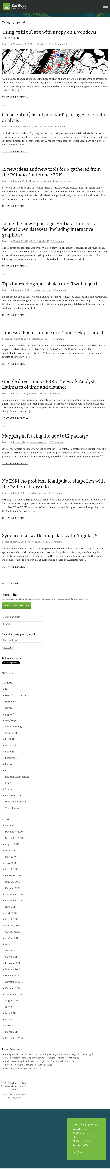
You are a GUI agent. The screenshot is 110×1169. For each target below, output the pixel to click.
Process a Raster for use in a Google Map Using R (52, 332)
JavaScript (11, 732)
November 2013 (14, 1038)
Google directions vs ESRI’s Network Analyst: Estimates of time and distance (49, 384)
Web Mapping (13, 807)
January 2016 (12, 925)
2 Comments (57, 241)
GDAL (8, 707)
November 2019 (14, 838)
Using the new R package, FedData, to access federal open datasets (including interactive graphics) (48, 229)
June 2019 (10, 850)
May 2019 (10, 856)
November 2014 (14, 981)
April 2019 (11, 862)
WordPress (19, 1094)
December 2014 (14, 975)
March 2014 (11, 1031)
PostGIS (9, 751)
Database (10, 701)
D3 (6, 689)
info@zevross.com (83, 1152)
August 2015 (12, 938)
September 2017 (14, 900)
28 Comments (56, 442)
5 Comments (59, 290)
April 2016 (11, 913)
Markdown (11, 745)
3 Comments (55, 493)
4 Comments (57, 338)
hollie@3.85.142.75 (45, 44)
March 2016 (11, 919)
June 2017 (10, 906)
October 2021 (12, 825)
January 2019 (12, 881)
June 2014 (10, 1013)
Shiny (8, 782)
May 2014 (10, 1019)
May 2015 (10, 950)
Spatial (9, 789)
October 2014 (13, 988)
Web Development (15, 801)
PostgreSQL (12, 757)
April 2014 (11, 1025)
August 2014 (12, 1000)
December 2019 (14, 831)
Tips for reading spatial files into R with (50, 284)
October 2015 (12, 931)
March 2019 (11, 869)
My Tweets (7, 673)
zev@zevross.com (37, 126)
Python (9, 764)
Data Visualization (16, 695)
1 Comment (61, 44)
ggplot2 (9, 714)
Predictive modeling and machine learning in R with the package (46, 1057)
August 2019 (12, 844)
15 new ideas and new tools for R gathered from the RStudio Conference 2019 (51, 172)
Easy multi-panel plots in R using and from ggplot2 (56, 1054)
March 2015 (11, 956)
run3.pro (9, 1054)
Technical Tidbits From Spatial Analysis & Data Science (14, 1086)
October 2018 (12, 888)
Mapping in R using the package (45, 436)
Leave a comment (57, 126)
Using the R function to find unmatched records (45, 1061)
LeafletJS (10, 739)
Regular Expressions (17, 776)
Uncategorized (13, 795)
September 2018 (14, 894)
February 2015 (13, 963)
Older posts (11, 583)
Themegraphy (14, 1097)
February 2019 (13, 875)
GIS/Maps (11, 720)
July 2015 (10, 944)
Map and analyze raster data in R (27, 1068)
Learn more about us (16, 605)
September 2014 (14, 994)
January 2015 (12, 969)
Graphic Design (14, 726)
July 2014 (10, 1006)
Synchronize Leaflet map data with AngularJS (49, 535)
